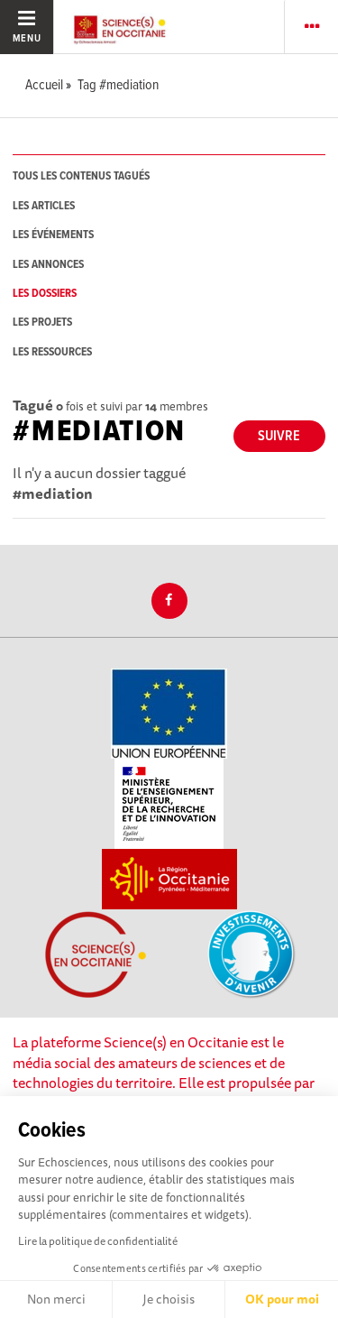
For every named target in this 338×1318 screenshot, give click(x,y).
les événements (53, 235)
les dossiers (45, 293)
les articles (44, 206)
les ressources (52, 352)
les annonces (48, 264)
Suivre (279, 436)
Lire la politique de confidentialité (98, 1240)
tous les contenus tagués (81, 176)
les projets (42, 322)
